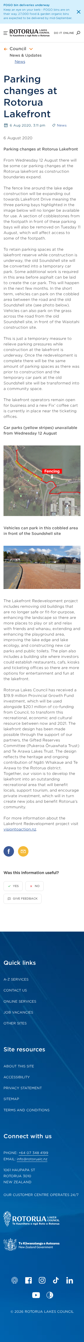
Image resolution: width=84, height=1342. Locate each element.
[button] (6, 33)
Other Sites (15, 1023)
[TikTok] (56, 1280)
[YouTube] (36, 1295)
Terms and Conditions (26, 1110)
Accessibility (17, 1077)
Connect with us (28, 1136)
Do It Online (64, 33)
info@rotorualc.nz (32, 1159)
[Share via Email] (23, 851)
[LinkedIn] (69, 1280)
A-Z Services (16, 979)
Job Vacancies (18, 1012)
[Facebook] (28, 1280)
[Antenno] (14, 1280)
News (20, 61)
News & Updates (26, 55)
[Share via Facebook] (9, 851)
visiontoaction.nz (20, 829)
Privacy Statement (23, 1088)
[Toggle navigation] (31, 49)
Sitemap (11, 1099)
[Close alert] (78, 12)
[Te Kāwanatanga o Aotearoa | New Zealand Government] (39, 1245)
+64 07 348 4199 (33, 1153)
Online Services (20, 1001)
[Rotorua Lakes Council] (39, 1219)
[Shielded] (50, 1295)
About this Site (19, 1066)
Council (18, 48)
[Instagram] (42, 1280)
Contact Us (15, 990)
